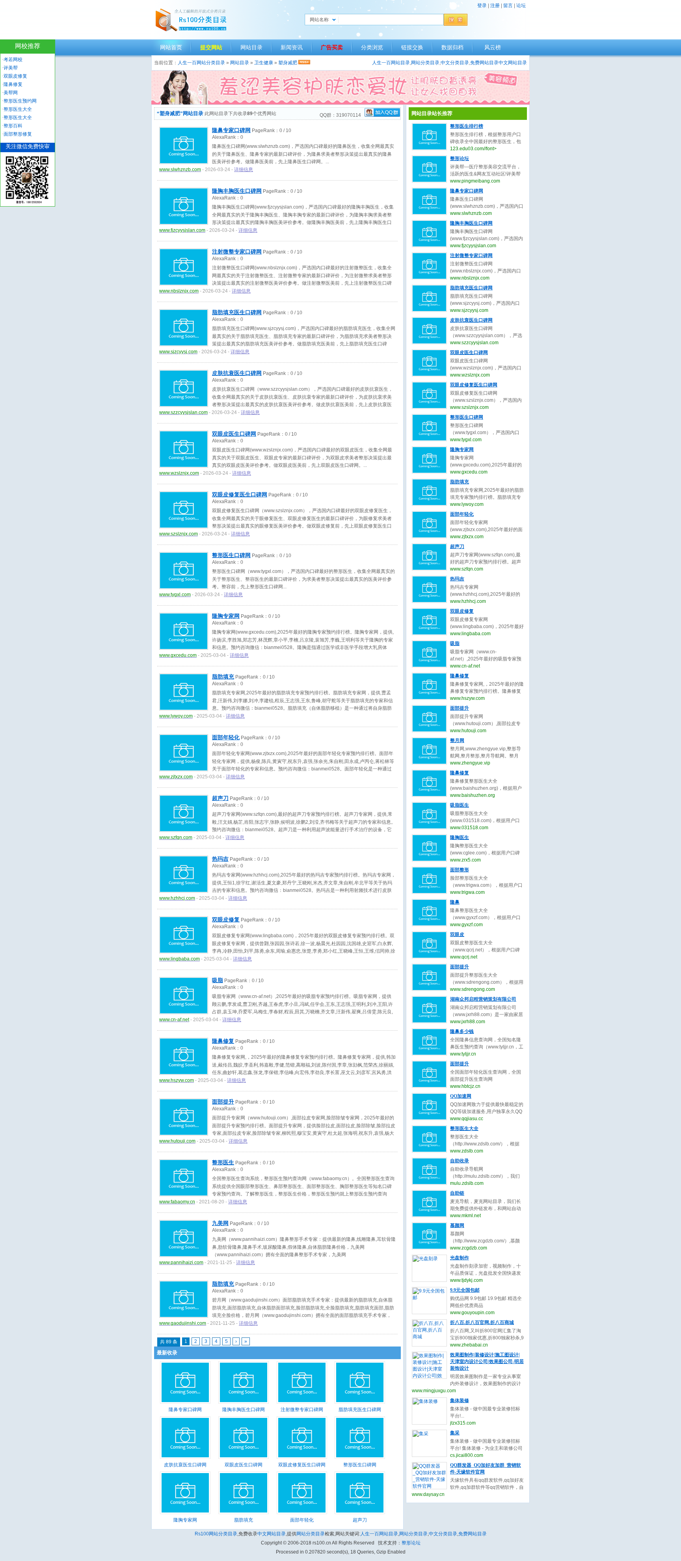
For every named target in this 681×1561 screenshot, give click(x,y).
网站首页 (171, 47)
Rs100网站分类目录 (216, 1534)
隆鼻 (455, 902)
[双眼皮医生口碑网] (243, 1457)
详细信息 (243, 169)
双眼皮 (457, 934)
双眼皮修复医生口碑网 (239, 495)
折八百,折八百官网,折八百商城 (482, 1322)
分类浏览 (372, 47)
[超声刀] (360, 1512)
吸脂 (217, 980)
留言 (508, 5)
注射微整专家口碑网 (237, 252)
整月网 (457, 740)
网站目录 (251, 47)
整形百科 (13, 126)
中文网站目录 (513, 62)
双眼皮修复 (226, 920)
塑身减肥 (287, 62)
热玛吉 (220, 859)
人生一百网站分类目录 (201, 62)
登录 (482, 5)
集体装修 (459, 1400)
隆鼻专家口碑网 (231, 130)
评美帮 (11, 68)
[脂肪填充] (243, 1512)
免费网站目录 (484, 62)
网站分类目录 (425, 62)
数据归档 (452, 47)
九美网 (220, 1223)
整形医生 (223, 1163)
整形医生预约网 (20, 101)
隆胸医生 (459, 837)
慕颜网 (457, 1225)
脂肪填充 (223, 677)
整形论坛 (459, 158)
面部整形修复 (18, 134)
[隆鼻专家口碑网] (185, 1402)
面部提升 (223, 1102)
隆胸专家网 (226, 616)
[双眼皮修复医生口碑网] (302, 1457)
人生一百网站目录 (391, 62)
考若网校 (13, 59)
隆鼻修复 (223, 1041)
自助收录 (459, 1161)
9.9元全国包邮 (465, 1290)
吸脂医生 (459, 805)
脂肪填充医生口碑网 (237, 312)
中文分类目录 (455, 62)
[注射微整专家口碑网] (302, 1402)
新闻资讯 (292, 47)
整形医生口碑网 (231, 555)
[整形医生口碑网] (360, 1457)
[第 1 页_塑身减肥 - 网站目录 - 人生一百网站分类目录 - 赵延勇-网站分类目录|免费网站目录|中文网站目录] (190, 19)
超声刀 (220, 798)
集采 (455, 1433)
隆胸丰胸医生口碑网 (237, 191)
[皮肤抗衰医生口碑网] (185, 1457)
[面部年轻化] (302, 1512)
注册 (495, 5)
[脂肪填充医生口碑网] (360, 1402)
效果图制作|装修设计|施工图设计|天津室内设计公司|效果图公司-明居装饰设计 (487, 1361)
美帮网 (11, 92)
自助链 (457, 1193)
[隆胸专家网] (185, 1512)
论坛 (521, 5)
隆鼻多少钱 (462, 1031)
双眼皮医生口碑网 (234, 434)
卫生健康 (263, 62)
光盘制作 (459, 1258)
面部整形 (459, 870)
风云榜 (492, 47)
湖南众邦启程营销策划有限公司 (483, 999)
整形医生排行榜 (466, 126)
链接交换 (412, 47)
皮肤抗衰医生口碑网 (237, 373)
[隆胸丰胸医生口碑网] (243, 1402)
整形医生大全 (464, 1128)
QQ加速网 (460, 1096)
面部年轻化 (226, 737)
